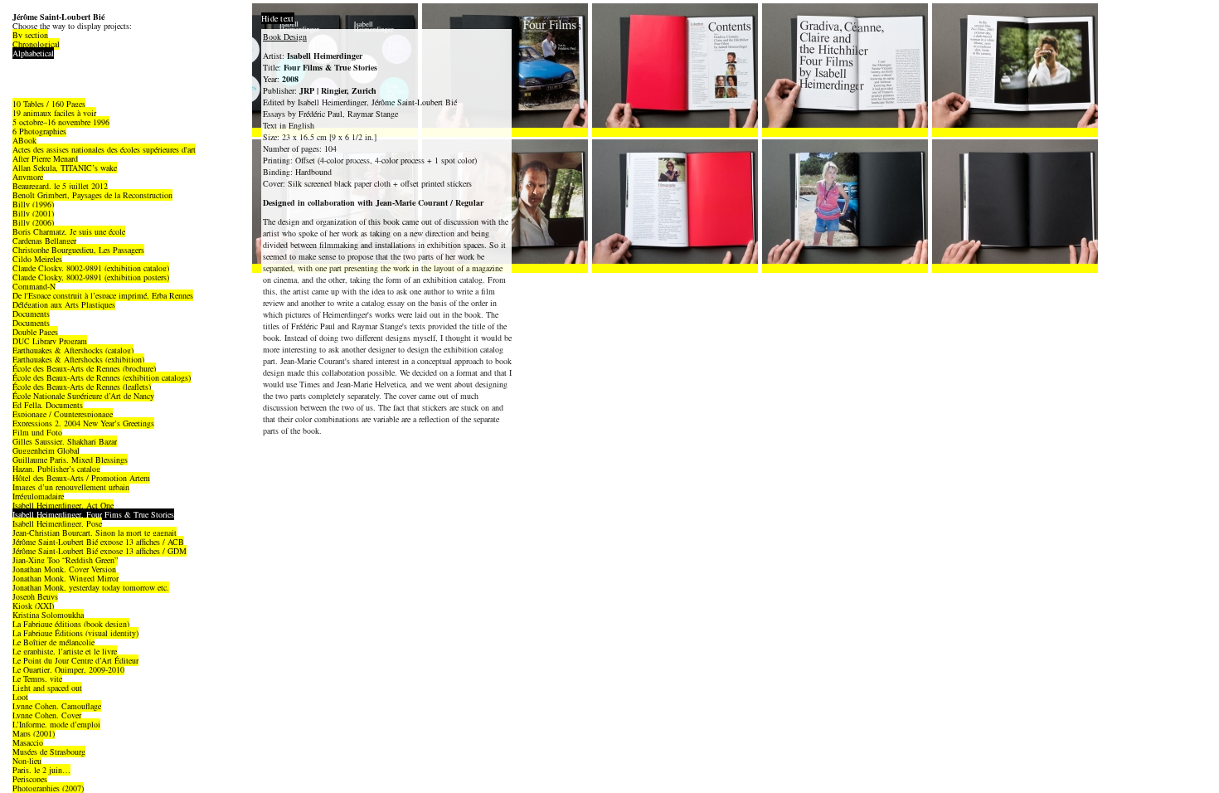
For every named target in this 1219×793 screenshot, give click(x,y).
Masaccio (27, 742)
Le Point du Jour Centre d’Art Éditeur (75, 660)
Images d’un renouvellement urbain (70, 487)
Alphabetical (33, 53)
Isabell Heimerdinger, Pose (57, 523)
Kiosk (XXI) (33, 605)
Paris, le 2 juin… (41, 770)
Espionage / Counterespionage (62, 414)
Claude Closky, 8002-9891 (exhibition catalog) (90, 268)
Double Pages (35, 332)
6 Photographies (39, 131)
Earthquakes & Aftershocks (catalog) (73, 350)
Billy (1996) (33, 204)
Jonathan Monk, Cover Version (64, 569)
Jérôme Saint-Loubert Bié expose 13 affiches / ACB (98, 541)
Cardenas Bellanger (44, 240)
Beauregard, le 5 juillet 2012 (60, 186)
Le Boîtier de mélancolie (53, 642)
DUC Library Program (49, 341)
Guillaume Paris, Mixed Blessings (70, 459)
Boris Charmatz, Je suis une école (68, 231)
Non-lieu (26, 760)
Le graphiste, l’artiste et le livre (64, 651)
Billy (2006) (33, 222)
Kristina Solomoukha (48, 614)
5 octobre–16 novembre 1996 (60, 122)
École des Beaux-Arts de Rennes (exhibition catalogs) (101, 377)
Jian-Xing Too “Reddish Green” (65, 560)
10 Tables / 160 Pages (48, 103)
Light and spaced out (47, 687)
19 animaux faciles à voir (54, 113)
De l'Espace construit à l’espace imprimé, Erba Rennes (102, 295)
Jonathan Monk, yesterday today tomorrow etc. (90, 587)
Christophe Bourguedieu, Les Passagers (78, 249)
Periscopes (29, 779)
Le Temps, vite (37, 678)
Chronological (36, 44)
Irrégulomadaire (38, 496)
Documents (31, 313)
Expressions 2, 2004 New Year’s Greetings (83, 423)
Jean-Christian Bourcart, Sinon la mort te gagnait (94, 532)
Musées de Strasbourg (48, 751)
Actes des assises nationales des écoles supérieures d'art (104, 149)
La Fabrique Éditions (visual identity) (75, 633)
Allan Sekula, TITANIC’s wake (64, 167)
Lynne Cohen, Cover (46, 715)
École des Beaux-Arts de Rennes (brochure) (84, 368)
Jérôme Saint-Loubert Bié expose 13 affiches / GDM (99, 551)
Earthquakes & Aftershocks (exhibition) (78, 359)
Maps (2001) (33, 733)
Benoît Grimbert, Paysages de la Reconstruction (92, 195)
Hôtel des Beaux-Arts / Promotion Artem (81, 478)
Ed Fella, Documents (47, 405)
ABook (24, 140)
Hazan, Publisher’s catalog (56, 468)
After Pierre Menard (45, 158)
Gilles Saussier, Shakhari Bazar (64, 441)
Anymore (27, 176)
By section (30, 35)
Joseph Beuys (35, 596)
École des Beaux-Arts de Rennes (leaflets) (81, 386)
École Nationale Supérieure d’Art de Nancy (83, 395)
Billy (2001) (33, 213)
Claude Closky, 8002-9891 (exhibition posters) (90, 277)
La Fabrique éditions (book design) (70, 624)
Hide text (277, 18)
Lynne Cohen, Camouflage (56, 706)
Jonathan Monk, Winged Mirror (65, 578)
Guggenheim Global (46, 450)
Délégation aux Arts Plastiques (63, 304)
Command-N (34, 286)
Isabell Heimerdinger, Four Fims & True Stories (93, 514)
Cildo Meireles (37, 259)
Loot (20, 697)
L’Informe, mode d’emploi (56, 724)
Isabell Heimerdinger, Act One (63, 505)
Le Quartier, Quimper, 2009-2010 (68, 669)
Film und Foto (37, 432)
